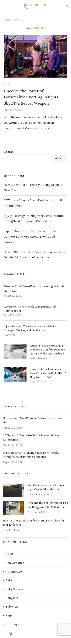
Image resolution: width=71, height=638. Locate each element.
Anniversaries (15, 563)
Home (7, 20)
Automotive (14, 571)
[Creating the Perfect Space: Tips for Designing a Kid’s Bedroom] (13, 508)
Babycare (12, 598)
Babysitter (13, 606)
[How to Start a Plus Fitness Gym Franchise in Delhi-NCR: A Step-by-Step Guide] (15, 374)
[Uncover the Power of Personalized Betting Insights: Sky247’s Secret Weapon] (35, 56)
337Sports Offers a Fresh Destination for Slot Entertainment (30, 308)
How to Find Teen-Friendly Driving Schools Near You (34, 288)
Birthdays (12, 624)
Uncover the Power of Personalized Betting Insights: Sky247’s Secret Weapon (31, 97)
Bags (9, 615)
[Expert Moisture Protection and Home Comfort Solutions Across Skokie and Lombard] (15, 351)
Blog (9, 633)
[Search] (67, 6)
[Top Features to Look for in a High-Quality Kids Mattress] (13, 490)
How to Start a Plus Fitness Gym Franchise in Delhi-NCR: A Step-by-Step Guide (48, 373)
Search (9, 152)
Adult (9, 554)
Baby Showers (15, 589)
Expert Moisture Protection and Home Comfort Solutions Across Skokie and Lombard (30, 236)
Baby (9, 580)
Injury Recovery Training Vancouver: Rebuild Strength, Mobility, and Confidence (30, 328)
